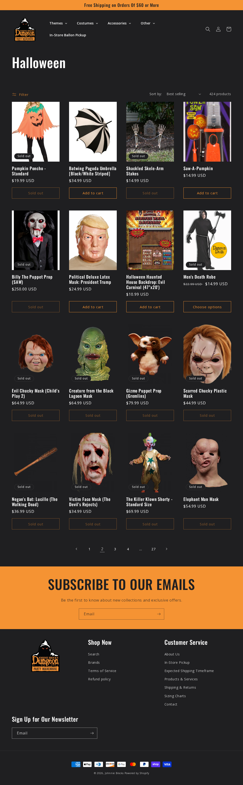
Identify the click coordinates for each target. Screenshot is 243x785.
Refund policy (99, 679)
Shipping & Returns (180, 687)
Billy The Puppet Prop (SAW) (32, 279)
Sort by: (156, 94)
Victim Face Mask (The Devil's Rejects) (90, 501)
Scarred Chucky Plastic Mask (205, 393)
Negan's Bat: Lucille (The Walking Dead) (35, 501)
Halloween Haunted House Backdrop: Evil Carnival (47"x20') (145, 282)
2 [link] (102, 548)
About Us (172, 654)
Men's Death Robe (199, 276)
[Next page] (166, 549)
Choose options (207, 306)
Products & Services (181, 679)
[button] (208, 29)
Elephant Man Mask (201, 499)
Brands (94, 662)
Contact (171, 704)
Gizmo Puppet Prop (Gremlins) (144, 393)
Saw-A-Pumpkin (198, 168)
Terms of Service (102, 670)
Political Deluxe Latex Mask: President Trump (90, 279)
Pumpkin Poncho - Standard (29, 171)
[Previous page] (76, 549)
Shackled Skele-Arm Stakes (145, 171)
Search (93, 654)
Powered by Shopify (137, 773)
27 (153, 549)
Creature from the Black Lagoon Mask (91, 393)
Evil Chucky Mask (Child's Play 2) (36, 393)
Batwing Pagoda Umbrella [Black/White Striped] (93, 171)
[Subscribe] (159, 614)
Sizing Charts (175, 696)
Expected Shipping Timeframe (189, 670)
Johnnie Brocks (114, 773)
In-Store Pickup (177, 662)
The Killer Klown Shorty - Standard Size (149, 501)
